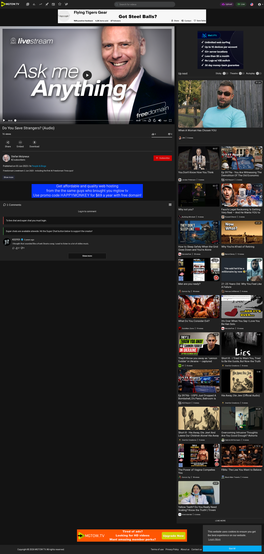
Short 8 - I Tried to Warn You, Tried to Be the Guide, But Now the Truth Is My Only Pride (240, 361)
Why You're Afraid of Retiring (237, 246)
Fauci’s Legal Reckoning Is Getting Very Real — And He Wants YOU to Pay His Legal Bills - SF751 (240, 212)
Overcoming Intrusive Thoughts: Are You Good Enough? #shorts (239, 434)
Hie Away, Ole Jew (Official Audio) (240, 395)
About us (185, 549)
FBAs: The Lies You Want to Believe (241, 469)
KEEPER (16, 239)
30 (149, 120)
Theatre (234, 73)
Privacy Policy (172, 549)
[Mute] (159, 120)
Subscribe (164, 158)
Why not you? (186, 209)
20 (154, 120)
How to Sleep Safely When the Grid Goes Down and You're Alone (198, 248)
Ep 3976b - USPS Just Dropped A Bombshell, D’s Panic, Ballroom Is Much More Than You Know (197, 398)
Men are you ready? (189, 283)
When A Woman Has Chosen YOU (197, 130)
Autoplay (250, 73)
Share (8, 146)
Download (34, 146)
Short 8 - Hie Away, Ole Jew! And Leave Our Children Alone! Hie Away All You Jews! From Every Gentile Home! (198, 437)
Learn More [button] (214, 539)
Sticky (219, 73)
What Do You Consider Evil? (194, 320)
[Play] (4, 120)
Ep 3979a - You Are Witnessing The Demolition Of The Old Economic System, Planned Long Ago (241, 175)
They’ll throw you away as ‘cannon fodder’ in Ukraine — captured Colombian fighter (197, 361)
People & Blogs (39, 166)
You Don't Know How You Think (195, 172)
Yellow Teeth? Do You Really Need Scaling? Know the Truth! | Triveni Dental (197, 510)
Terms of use (157, 549)
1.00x (144, 120)
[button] (252, 4)
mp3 (165, 120)
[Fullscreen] (170, 120)
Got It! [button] (232, 548)
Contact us (196, 549)
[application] (87, 75)
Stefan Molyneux (20, 156)
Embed (20, 146)
